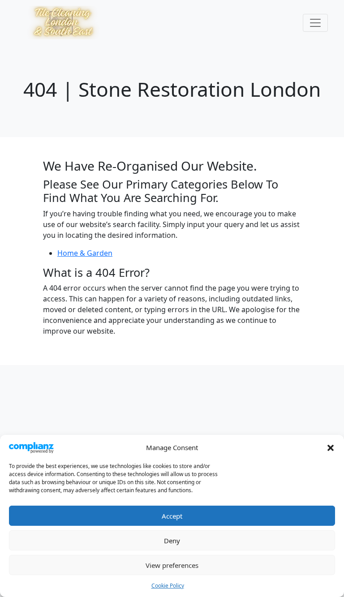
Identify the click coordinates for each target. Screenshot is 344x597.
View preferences (172, 565)
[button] (330, 447)
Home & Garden (84, 253)
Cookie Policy (167, 585)
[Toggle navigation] (315, 23)
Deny (172, 540)
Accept (172, 515)
